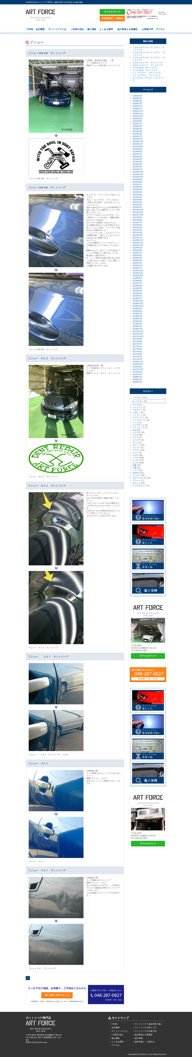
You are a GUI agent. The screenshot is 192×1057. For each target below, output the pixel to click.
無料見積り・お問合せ (113, 18)
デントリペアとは (57, 29)
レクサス (136, 432)
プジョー (136, 480)
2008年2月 (137, 377)
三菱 (134, 468)
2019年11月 (138, 273)
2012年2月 (137, 374)
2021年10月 (138, 215)
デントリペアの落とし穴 (145, 1027)
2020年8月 (137, 250)
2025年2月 (137, 136)
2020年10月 (138, 245)
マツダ (135, 435)
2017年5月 (137, 349)
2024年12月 (138, 141)
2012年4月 (137, 372)
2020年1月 (137, 268)
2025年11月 (138, 113)
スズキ (135, 455)
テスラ (135, 437)
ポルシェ (136, 483)
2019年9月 (137, 278)
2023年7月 (137, 184)
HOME (30, 29)
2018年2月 (137, 326)
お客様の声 (147, 29)
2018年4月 (137, 321)
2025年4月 (137, 131)
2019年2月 (137, 296)
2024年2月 (137, 167)
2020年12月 (138, 240)
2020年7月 (137, 253)
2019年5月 (137, 288)
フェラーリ (137, 407)
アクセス (160, 29)
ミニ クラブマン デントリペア (147, 73)
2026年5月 (137, 98)
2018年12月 (138, 301)
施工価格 (91, 29)
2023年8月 (137, 182)
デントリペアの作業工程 (145, 1031)
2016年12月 (138, 362)
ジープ (135, 422)
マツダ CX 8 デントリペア (145, 68)
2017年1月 (137, 359)
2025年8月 (137, 121)
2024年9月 (137, 149)
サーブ (135, 405)
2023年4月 (137, 192)
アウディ (136, 450)
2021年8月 (137, 220)
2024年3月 (137, 164)
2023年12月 (138, 172)
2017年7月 (137, 344)
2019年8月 (137, 281)
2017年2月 (137, 356)
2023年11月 (138, 174)
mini (134, 430)
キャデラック (138, 425)
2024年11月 (138, 144)
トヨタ (135, 457)
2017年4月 (137, 351)
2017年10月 (138, 336)
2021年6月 (137, 225)
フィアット (137, 415)
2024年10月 (138, 146)
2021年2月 (137, 235)
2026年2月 (137, 106)
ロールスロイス (139, 485)
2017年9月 (137, 339)
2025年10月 (138, 116)
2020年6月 (137, 255)
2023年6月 (137, 187)
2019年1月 (137, 298)
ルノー (135, 452)
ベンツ (135, 470)
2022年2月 (137, 207)
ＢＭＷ (135, 473)
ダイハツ (136, 445)
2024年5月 (137, 159)
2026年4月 (137, 101)
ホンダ (135, 463)
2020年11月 (138, 243)
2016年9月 (137, 367)
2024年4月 (137, 162)
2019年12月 (138, 270)
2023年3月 (137, 194)
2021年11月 (138, 212)
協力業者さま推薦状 (127, 29)
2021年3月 (137, 232)
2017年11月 (138, 334)
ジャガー (136, 440)
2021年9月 (137, 217)
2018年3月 (137, 324)
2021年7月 (137, 222)
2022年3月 (137, 205)
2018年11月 (138, 303)
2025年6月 (137, 126)
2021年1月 (137, 237)
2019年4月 (137, 291)
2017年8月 (137, 341)
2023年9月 (137, 179)
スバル (135, 460)
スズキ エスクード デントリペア (148, 62)
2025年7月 (137, 124)
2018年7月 (137, 313)
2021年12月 (138, 210)
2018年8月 (137, 311)
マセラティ (137, 410)
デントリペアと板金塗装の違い (148, 1024)
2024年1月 (137, 169)
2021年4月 (137, 230)
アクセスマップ (113, 12)
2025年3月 (137, 134)
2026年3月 (137, 103)
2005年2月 (137, 382)
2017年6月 (137, 346)
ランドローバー (139, 420)
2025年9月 (137, 118)
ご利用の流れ (77, 29)
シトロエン (137, 397)
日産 (134, 465)
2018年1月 (137, 329)
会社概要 (40, 29)
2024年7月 (137, 154)
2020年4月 (137, 260)
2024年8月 (137, 151)
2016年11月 (138, 364)
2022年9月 (137, 199)
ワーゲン (136, 475)
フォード (136, 447)
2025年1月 (137, 139)
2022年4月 (137, 202)
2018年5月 (137, 318)
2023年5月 (137, 189)
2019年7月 (137, 283)
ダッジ (135, 442)
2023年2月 (137, 197)
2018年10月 (138, 306)
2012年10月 (138, 369)
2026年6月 (137, 96)
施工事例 (139, 1038)
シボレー (136, 412)
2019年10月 (138, 275)
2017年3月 (137, 354)
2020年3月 (137, 263)
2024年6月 (137, 156)
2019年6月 (137, 286)
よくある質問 (106, 29)
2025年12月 (138, 111)
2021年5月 (137, 227)
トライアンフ (138, 427)
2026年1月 (137, 108)
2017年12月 (138, 331)
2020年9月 (137, 248)
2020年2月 (137, 265)
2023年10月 (138, 177)
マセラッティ (138, 417)
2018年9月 (137, 308)
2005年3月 (137, 379)
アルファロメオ (139, 478)
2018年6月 (137, 316)
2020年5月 (137, 258)
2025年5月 (137, 129)
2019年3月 (137, 293)
